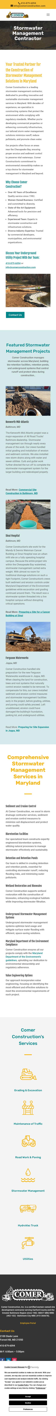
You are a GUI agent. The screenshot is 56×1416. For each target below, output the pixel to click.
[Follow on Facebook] (2, 1360)
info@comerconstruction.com (21, 267)
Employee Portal (28, 1323)
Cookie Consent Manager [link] (14, 1367)
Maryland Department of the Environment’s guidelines (24, 957)
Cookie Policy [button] (23, 1385)
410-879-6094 (13, 263)
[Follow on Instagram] (14, 1360)
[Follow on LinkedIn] (8, 1360)
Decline (28, 1403)
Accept (28, 1397)
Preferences (28, 1409)
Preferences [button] (40, 1388)
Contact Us (15, 314)
